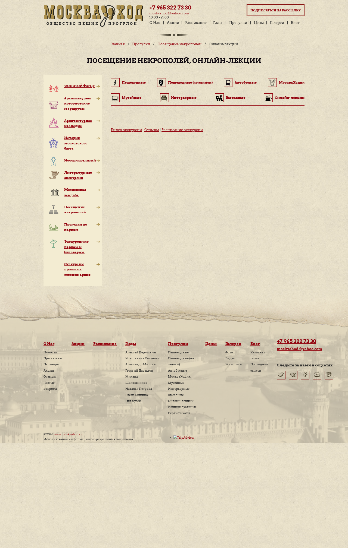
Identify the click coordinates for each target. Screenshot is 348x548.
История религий (80, 160)
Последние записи (259, 367)
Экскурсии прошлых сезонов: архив (77, 269)
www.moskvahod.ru (68, 434)
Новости (50, 352)
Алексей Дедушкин (140, 352)
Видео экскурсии (126, 130)
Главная (117, 44)
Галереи (277, 23)
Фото (229, 352)
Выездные (235, 98)
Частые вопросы (50, 386)
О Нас (155, 23)
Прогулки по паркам (75, 227)
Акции (173, 23)
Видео (230, 358)
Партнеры (51, 364)
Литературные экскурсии (78, 175)
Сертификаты (179, 413)
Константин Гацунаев (142, 358)
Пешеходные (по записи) (190, 82)
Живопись (233, 364)
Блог (295, 23)
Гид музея (133, 401)
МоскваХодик (291, 82)
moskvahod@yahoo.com (169, 13)
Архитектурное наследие (78, 123)
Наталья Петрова (138, 389)
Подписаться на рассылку (275, 10)
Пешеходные (134, 82)
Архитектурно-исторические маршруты (77, 103)
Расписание (196, 23)
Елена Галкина (136, 395)
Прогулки (238, 23)
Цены (259, 23)
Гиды (217, 23)
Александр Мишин (140, 364)
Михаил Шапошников (136, 379)
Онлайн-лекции (181, 401)
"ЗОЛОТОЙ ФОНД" (79, 86)
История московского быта (75, 143)
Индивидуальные (182, 407)
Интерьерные (184, 98)
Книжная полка (257, 355)
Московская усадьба (75, 192)
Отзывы (151, 130)
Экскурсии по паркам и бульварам (76, 246)
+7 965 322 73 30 (170, 7)
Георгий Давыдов (139, 370)
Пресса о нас (53, 358)
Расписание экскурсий (182, 130)
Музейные (131, 98)
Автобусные (246, 82)
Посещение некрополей (179, 44)
